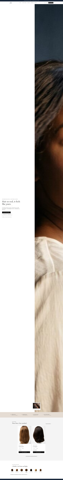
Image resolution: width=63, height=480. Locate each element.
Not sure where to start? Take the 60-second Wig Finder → (31, 456)
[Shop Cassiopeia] (38, 435)
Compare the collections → (48, 423)
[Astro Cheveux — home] (11, 2)
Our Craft (32, 2)
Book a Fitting (51, 2)
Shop (20, 2)
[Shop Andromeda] (24, 435)
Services (28, 2)
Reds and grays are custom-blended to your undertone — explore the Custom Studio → (18, 474)
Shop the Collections (6, 212)
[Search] (44, 2)
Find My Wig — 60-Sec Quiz (7, 214)
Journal (36, 2)
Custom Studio (24, 2)
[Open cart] (47, 2)
